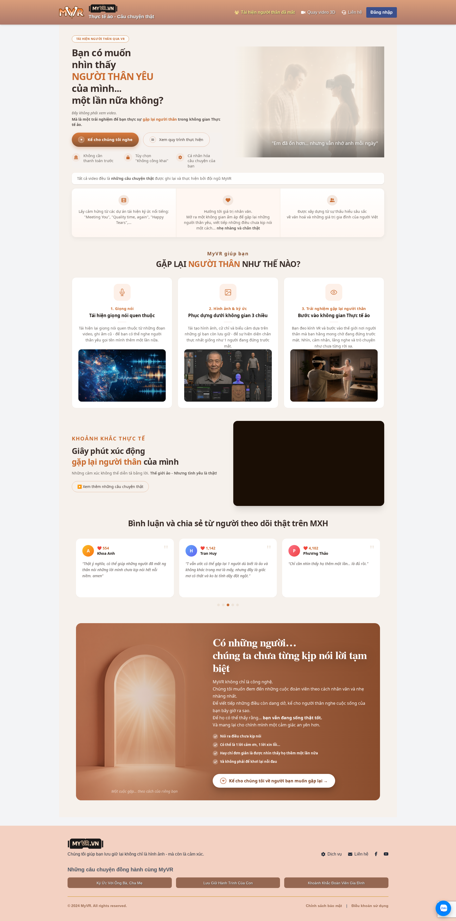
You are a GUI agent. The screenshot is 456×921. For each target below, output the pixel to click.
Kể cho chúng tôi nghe (106, 139)
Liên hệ (361, 854)
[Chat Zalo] (443, 908)
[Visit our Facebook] (376, 854)
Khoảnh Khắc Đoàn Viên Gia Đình (336, 883)
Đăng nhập (381, 12)
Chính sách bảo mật (324, 906)
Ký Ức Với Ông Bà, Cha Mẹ (119, 883)
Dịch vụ (334, 854)
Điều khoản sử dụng (370, 906)
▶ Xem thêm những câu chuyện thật (110, 486)
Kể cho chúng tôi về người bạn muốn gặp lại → (278, 781)
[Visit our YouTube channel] (386, 854)
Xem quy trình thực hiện (181, 139)
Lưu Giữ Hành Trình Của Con (228, 883)
